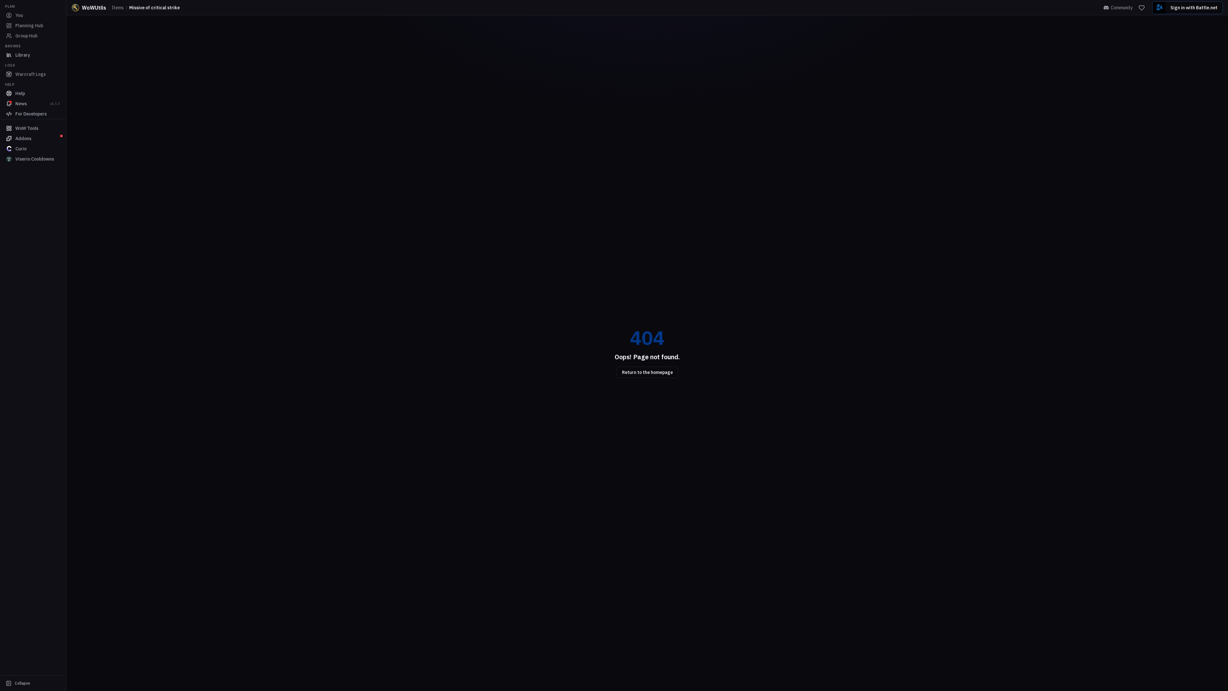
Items (118, 8)
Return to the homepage (647, 372)
